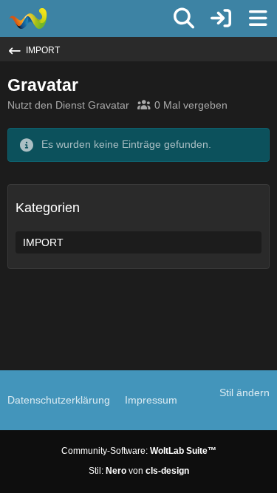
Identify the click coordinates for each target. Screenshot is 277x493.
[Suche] (184, 18)
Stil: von (139, 471)
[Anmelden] (221, 18)
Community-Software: (138, 451)
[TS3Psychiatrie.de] (27, 18)
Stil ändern (244, 392)
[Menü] (258, 18)
